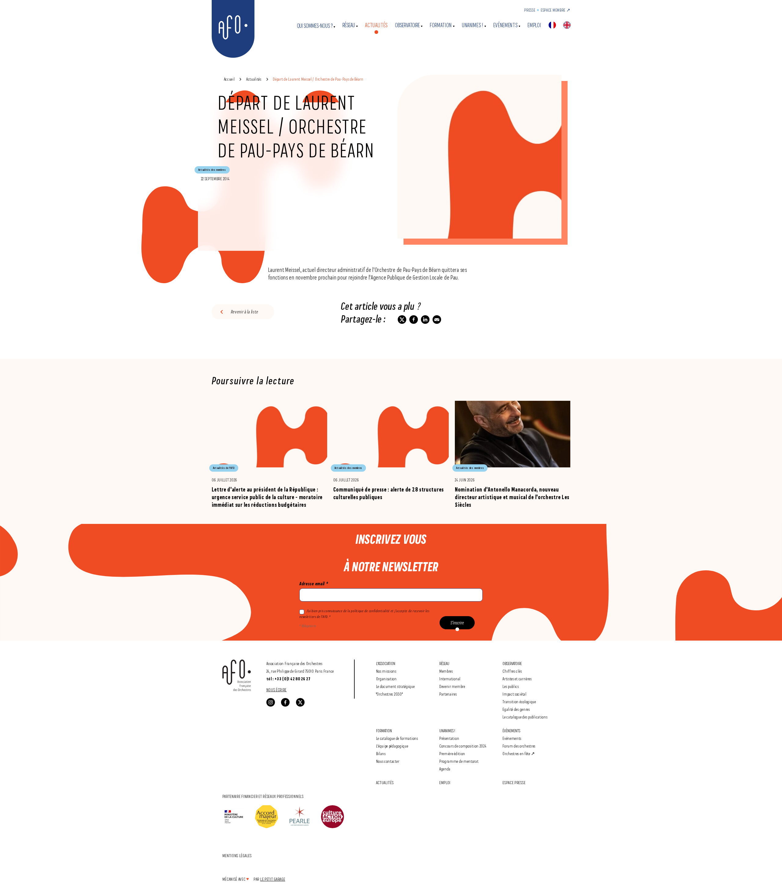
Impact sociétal (514, 693)
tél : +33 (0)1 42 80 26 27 (288, 679)
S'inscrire (457, 623)
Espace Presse (513, 782)
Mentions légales (237, 855)
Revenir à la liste (245, 312)
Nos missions (386, 671)
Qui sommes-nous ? (315, 25)
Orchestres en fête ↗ (518, 753)
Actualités (376, 25)
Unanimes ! (472, 25)
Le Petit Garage (272, 879)
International (450, 678)
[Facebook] (285, 702)
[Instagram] (270, 702)
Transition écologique (519, 701)
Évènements (511, 730)
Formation (441, 25)
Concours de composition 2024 (463, 745)
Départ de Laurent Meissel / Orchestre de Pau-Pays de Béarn (318, 79)
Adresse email (313, 584)
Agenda (445, 768)
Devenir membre (452, 686)
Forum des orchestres (518, 745)
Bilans (381, 753)
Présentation (449, 738)
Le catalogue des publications (524, 716)
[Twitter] (300, 702)
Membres (446, 671)
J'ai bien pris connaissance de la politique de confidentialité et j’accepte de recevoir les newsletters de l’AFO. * (364, 614)
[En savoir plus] (269, 455)
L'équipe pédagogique (392, 745)
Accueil (229, 79)
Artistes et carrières (517, 678)
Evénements (505, 25)
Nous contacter (388, 761)
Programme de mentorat (459, 761)
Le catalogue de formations (397, 738)
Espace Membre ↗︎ (556, 10)
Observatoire (407, 25)
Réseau (348, 25)
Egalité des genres (516, 709)
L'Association (385, 663)
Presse (529, 10)
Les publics (510, 686)
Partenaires (448, 693)
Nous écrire (276, 689)
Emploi (534, 25)
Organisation (386, 678)
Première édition (452, 753)
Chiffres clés (512, 671)
